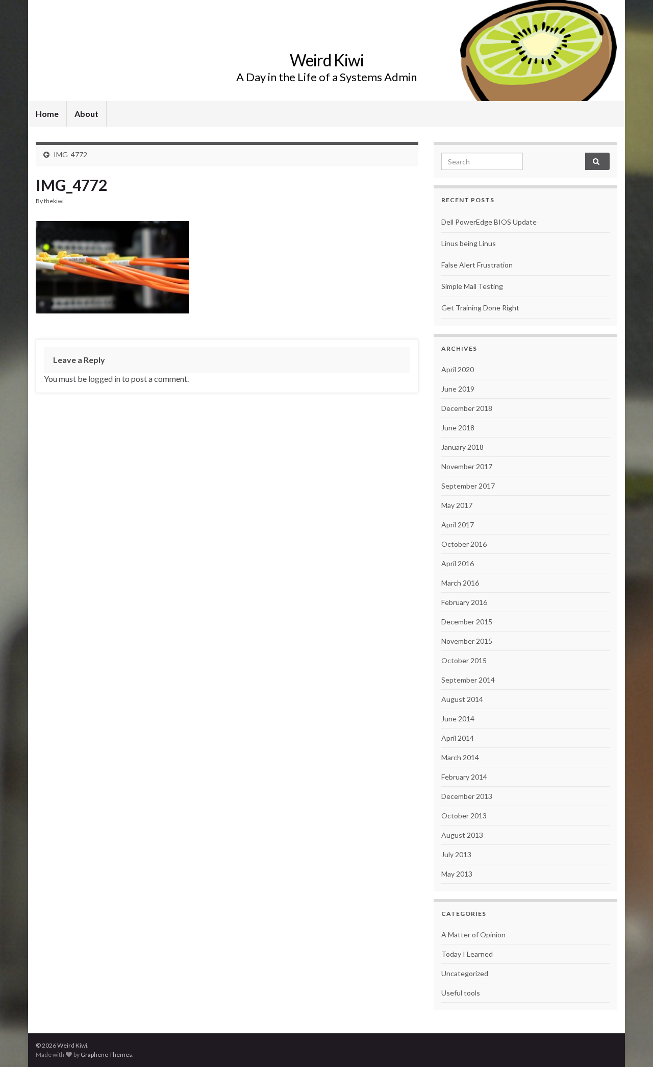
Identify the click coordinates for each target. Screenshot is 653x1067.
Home (47, 113)
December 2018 (466, 408)
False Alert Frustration (477, 264)
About (86, 113)
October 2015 (464, 660)
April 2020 (457, 369)
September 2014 (468, 679)
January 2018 (462, 447)
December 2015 (466, 621)
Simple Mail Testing (472, 286)
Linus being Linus (468, 243)
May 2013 (456, 873)
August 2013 (462, 835)
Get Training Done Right (480, 307)
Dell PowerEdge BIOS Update (489, 221)
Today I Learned (467, 954)
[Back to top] (630, 1044)
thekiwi (54, 201)
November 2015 (466, 641)
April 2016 (457, 563)
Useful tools (460, 992)
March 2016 (460, 582)
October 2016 (464, 544)
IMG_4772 (70, 154)
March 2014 (460, 757)
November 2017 (466, 466)
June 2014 (457, 718)
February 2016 (464, 602)
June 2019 (457, 388)
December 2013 (466, 796)
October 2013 (464, 815)
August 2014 (462, 699)
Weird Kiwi (327, 60)
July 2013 (456, 854)
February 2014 (464, 776)
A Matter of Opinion (473, 934)
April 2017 (457, 524)
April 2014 (457, 738)
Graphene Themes (106, 1054)
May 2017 (456, 505)
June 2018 (457, 427)
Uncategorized (464, 973)
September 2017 (468, 485)
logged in (104, 378)
